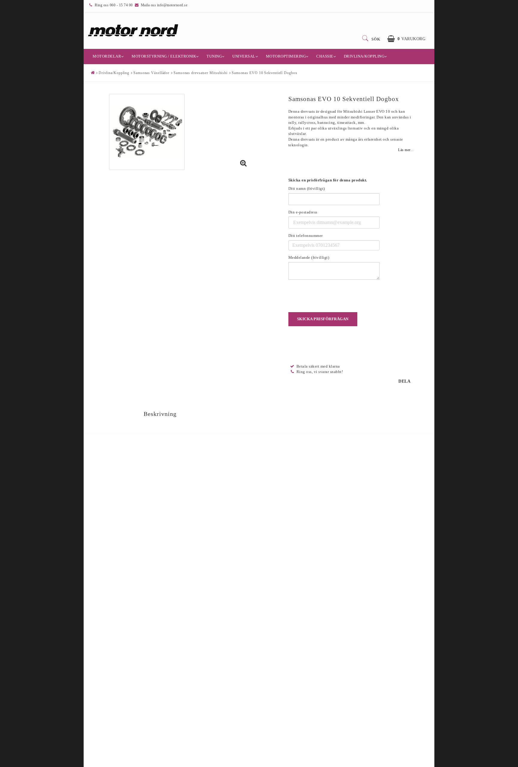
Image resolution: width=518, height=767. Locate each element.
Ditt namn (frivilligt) (306, 188)
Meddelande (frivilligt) (308, 257)
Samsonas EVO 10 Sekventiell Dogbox (264, 73)
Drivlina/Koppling (364, 56)
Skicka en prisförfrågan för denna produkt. (327, 180)
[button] (406, 39)
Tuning (214, 56)
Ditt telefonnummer (305, 235)
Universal (243, 56)
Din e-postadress (302, 212)
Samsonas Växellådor (151, 73)
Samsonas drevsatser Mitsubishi (201, 73)
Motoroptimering (286, 56)
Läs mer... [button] (405, 150)
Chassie (324, 56)
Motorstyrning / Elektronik (164, 56)
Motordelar (107, 56)
